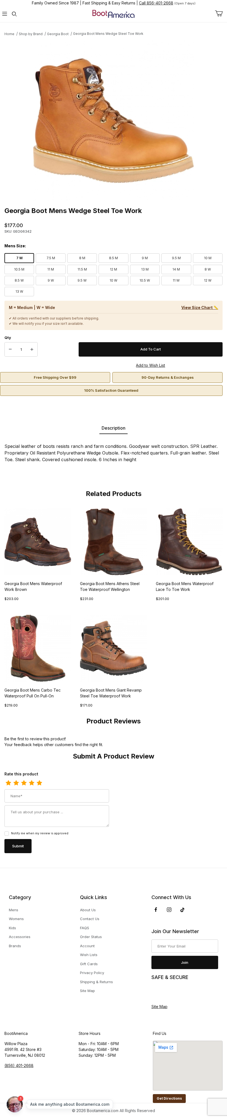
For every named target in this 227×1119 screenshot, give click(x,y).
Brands (15, 946)
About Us (88, 910)
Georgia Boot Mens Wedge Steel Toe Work (108, 34)
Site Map (87, 990)
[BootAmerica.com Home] (113, 13)
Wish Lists (88, 954)
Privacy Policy (92, 972)
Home (9, 34)
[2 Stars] (16, 783)
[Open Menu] (4, 14)
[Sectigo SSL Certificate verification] (166, 992)
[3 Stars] (24, 783)
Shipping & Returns (96, 982)
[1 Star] (8, 783)
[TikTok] (182, 910)
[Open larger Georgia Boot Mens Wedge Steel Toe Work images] (113, 120)
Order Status (91, 936)
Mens (13, 910)
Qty (7, 337)
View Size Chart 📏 (199, 307)
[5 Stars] (39, 783)
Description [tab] (113, 428)
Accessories (19, 936)
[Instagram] (169, 909)
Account (87, 946)
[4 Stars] (31, 783)
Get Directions (169, 1098)
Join (184, 962)
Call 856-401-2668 (156, 3)
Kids (12, 928)
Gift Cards (89, 964)
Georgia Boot (58, 34)
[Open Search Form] (14, 14)
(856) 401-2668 (18, 1065)
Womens (16, 919)
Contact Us (89, 919)
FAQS (84, 928)
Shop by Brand (31, 34)
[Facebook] (155, 909)
